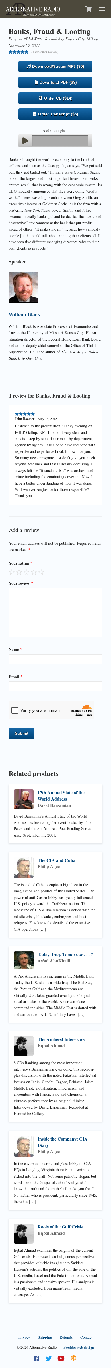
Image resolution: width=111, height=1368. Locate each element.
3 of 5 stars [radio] (26, 572)
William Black (24, 314)
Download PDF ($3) (57, 82)
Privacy (24, 1337)
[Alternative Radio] (33, 8)
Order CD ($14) (58, 98)
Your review (21, 583)
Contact (86, 1337)
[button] (25, 140)
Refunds (66, 1337)
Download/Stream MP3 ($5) (57, 66)
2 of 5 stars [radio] (19, 572)
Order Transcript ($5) (57, 114)
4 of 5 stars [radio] (34, 572)
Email (15, 677)
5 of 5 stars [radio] (41, 572)
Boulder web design (78, 1347)
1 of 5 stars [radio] (12, 572)
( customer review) (44, 51)
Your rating (20, 563)
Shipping (45, 1337)
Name (15, 649)
